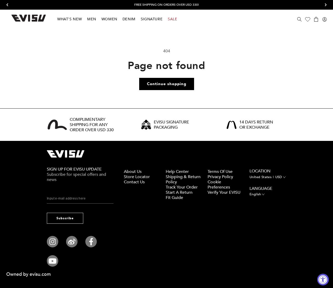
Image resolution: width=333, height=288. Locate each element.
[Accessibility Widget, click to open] (323, 279)
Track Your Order (182, 187)
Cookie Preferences (219, 184)
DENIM (129, 19)
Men (91, 19)
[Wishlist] (308, 19)
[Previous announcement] (9, 5)
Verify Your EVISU (224, 192)
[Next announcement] (324, 5)
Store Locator (137, 176)
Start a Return (179, 192)
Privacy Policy (220, 176)
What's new (69, 19)
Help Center (177, 171)
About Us (133, 171)
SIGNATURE (152, 19)
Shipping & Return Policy (183, 179)
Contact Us (134, 182)
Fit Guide (174, 197)
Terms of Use (220, 171)
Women (109, 19)
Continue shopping (166, 83)
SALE (172, 19)
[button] (299, 19)
